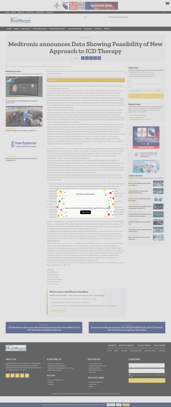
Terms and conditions (85, 208)
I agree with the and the (87, 208)
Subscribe (85, 212)
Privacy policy (105, 208)
